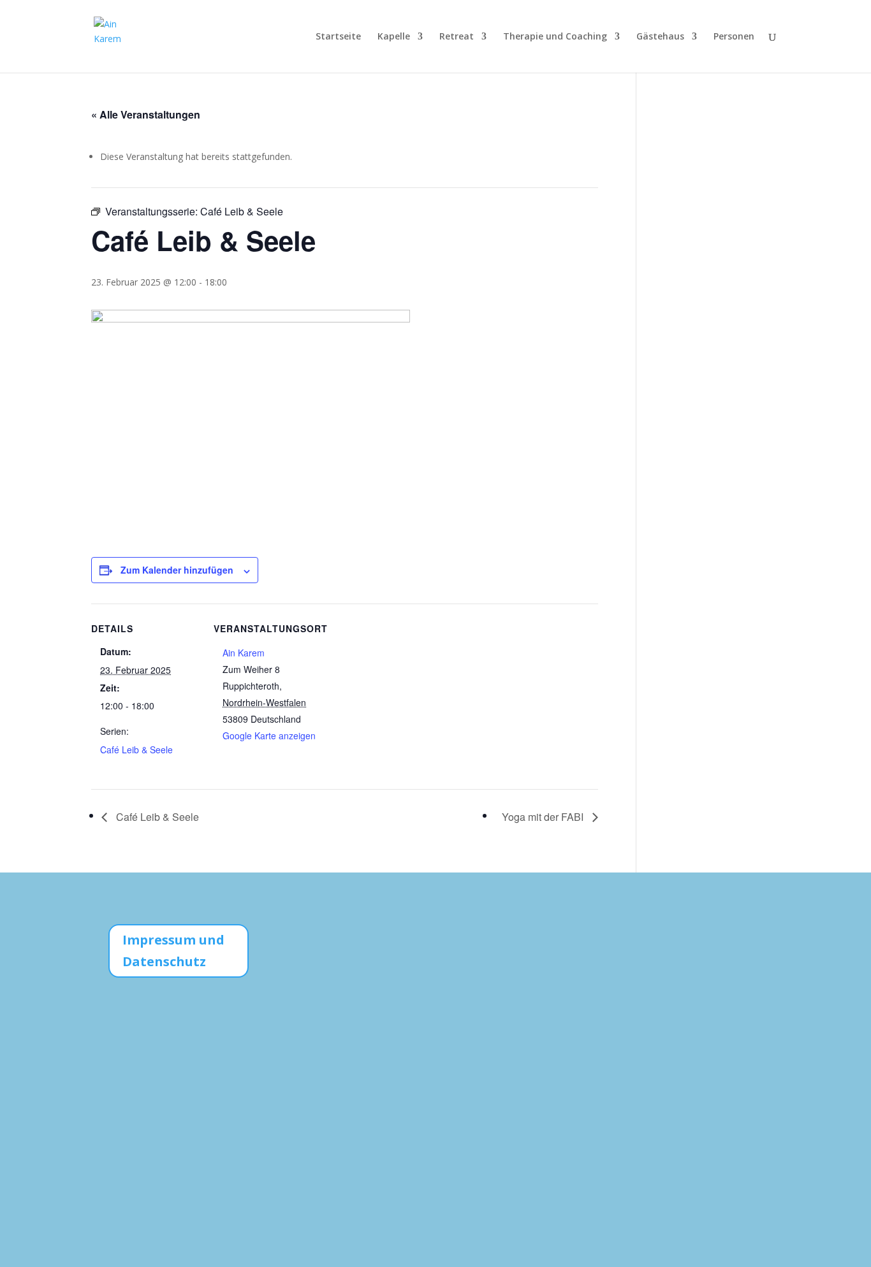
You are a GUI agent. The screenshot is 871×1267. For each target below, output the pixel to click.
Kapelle (393, 37)
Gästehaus (660, 37)
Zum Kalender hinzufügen (177, 569)
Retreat (456, 37)
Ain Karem (244, 652)
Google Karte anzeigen (269, 735)
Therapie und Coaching (555, 37)
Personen (734, 37)
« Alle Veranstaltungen (145, 114)
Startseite (338, 37)
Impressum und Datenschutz (173, 950)
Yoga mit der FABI (544, 816)
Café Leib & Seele (136, 749)
